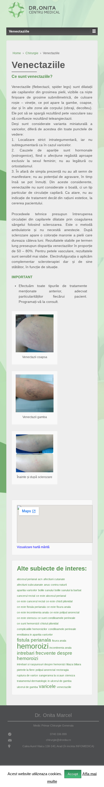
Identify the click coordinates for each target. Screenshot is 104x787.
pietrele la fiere (26, 669)
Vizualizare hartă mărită (33, 547)
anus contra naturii (55, 584)
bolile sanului (46, 590)
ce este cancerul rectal (31, 601)
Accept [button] (73, 774)
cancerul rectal (26, 595)
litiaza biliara (73, 664)
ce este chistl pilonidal (59, 601)
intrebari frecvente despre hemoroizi (44, 655)
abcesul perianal (27, 579)
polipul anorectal (45, 669)
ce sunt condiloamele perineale (56, 617)
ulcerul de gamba (27, 686)
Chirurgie (31, 53)
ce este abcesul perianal (51, 595)
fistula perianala (34, 640)
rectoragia (62, 669)
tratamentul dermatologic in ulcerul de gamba (44, 680)
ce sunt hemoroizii (28, 623)
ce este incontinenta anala (33, 612)
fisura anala (59, 640)
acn (40, 579)
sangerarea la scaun (51, 675)
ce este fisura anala (59, 606)
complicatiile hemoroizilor (32, 629)
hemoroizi (32, 646)
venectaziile (64, 686)
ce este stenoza (27, 617)
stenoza (70, 675)
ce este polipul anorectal (64, 612)
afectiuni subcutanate (30, 584)
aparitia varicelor (27, 590)
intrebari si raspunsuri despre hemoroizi (41, 664)
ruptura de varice (27, 675)
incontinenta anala (60, 647)
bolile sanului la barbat (68, 590)
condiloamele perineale (62, 629)
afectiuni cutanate (54, 579)
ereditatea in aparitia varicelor (35, 634)
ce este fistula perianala (31, 606)
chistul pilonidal (49, 623)
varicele (47, 686)
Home (17, 53)
